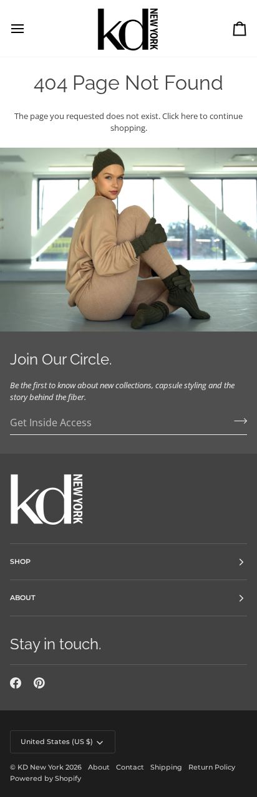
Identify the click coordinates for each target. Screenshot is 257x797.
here (189, 116)
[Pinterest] (39, 683)
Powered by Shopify (45, 778)
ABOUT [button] (23, 597)
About (99, 767)
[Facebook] (15, 683)
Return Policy (211, 767)
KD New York (40, 767)
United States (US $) (57, 741)
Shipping (166, 767)
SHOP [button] (20, 561)
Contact (130, 767)
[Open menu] (28, 28)
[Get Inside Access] (236, 421)
